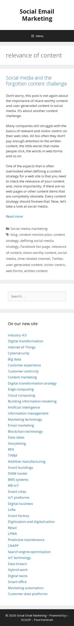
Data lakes (16, 437)
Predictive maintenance (26, 539)
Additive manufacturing (26, 461)
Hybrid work (17, 569)
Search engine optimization (29, 551)
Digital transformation (25, 341)
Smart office (17, 581)
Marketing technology (25, 419)
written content (36, 271)
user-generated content (24, 264)
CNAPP (13, 545)
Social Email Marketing (37, 14)
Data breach (17, 563)
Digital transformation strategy (32, 383)
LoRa (12, 509)
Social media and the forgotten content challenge (36, 80)
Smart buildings (20, 467)
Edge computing (21, 389)
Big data (14, 359)
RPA (11, 449)
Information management (28, 413)
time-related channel (34, 258)
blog (14, 234)
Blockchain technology (25, 431)
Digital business (20, 503)
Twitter (57, 258)
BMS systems (18, 479)
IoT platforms (18, 497)
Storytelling (17, 443)
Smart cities (17, 491)
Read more (14, 216)
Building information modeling (32, 401)
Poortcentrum (43, 620)
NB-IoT (13, 485)
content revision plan (35, 234)
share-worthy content (39, 252)
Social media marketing (29, 228)
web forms (14, 271)
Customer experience (24, 365)
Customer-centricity (23, 371)
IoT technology (19, 557)
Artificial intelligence (24, 407)
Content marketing (22, 377)
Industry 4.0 (17, 335)
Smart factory (18, 515)
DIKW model (17, 473)
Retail (12, 527)
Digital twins (17, 576)
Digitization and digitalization (31, 521)
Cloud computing (21, 395)
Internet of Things (22, 347)
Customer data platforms (28, 593)
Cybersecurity (18, 353)
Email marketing (21, 425)
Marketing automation (25, 588)
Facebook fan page (35, 246)
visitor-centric (54, 264)
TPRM (12, 455)
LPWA (12, 533)
